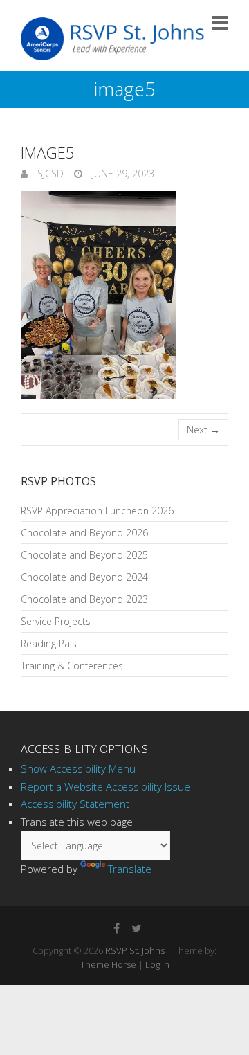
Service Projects (56, 621)
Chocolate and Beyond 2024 (84, 577)
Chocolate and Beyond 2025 (84, 554)
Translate (129, 869)
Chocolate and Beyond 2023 (84, 599)
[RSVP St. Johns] (112, 38)
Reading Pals (49, 643)
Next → (203, 429)
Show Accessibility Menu (78, 768)
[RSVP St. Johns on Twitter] (136, 928)
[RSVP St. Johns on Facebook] (116, 928)
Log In (157, 964)
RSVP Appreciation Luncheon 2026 (97, 510)
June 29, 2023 (121, 173)
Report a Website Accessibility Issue (105, 786)
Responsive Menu (220, 22)
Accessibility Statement (75, 804)
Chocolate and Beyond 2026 (84, 532)
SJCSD (49, 173)
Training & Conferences (72, 665)
